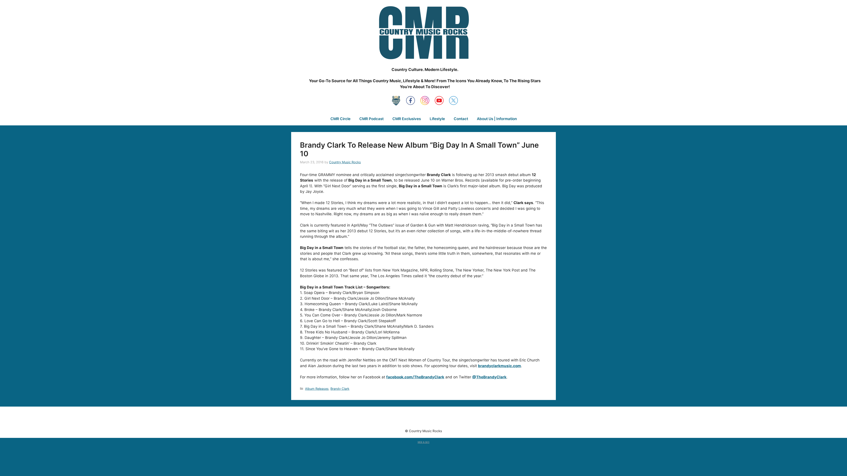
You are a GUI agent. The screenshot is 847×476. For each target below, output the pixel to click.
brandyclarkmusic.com (499, 366)
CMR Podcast (371, 119)
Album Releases (317, 388)
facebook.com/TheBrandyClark (415, 377)
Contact (461, 119)
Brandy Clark (339, 388)
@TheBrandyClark (489, 377)
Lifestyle (437, 119)
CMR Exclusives (406, 119)
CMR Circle (340, 119)
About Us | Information (497, 119)
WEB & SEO (423, 442)
